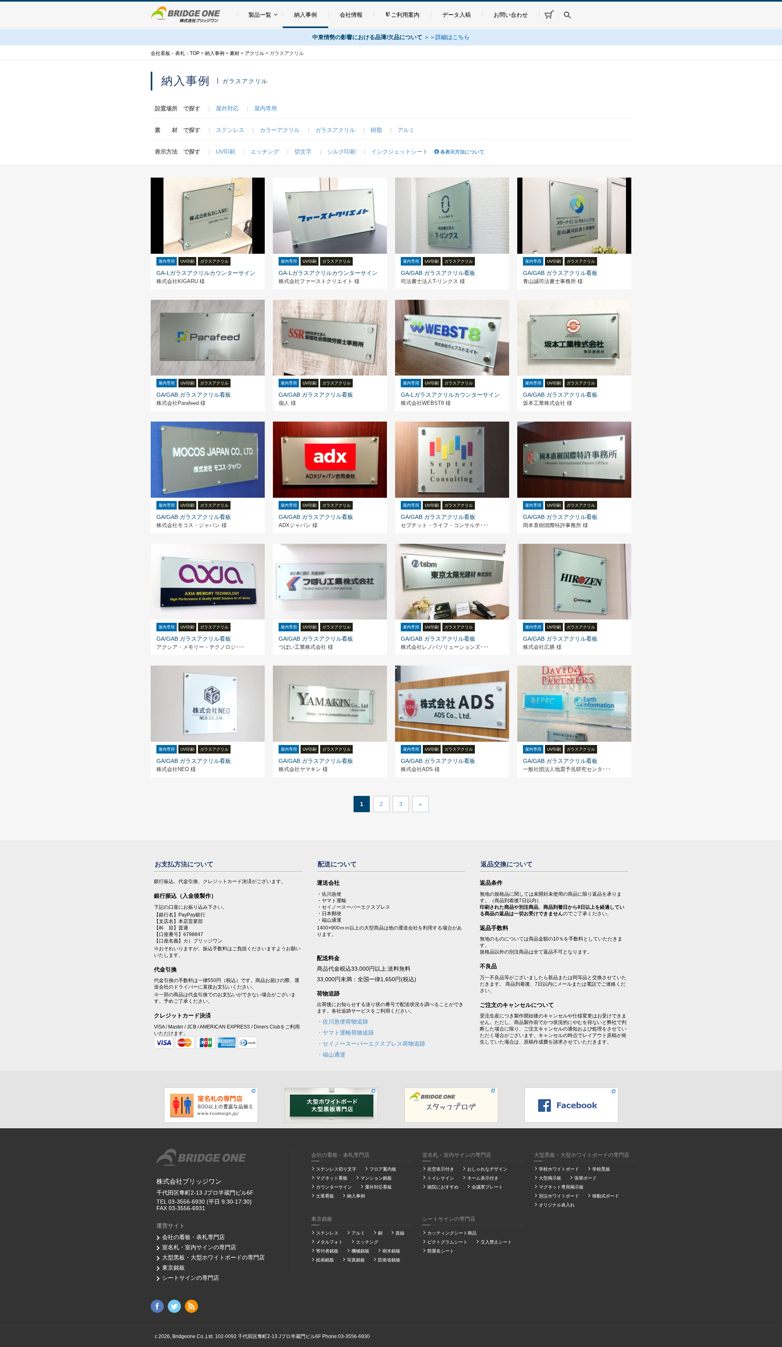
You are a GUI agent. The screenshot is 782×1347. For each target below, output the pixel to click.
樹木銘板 (391, 1250)
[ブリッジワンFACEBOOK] (571, 1104)
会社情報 (351, 14)
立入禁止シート (496, 1241)
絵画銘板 (325, 1259)
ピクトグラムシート (447, 1241)
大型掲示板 (550, 1178)
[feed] (191, 1306)
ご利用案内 (405, 14)
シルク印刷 (341, 151)
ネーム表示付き (483, 1178)
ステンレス (230, 130)
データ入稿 (456, 14)
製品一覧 (259, 14)
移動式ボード (605, 1195)
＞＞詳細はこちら (447, 37)
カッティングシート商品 (452, 1233)
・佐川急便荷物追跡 (342, 1021)
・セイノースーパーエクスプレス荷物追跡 (371, 1043)
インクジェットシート (399, 151)
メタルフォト (329, 1241)
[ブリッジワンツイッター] (174, 1306)
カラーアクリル (280, 130)
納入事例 (305, 14)
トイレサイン (440, 1178)
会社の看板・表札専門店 (193, 1237)
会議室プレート (487, 1186)
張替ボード (585, 1178)
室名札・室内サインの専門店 (199, 1247)
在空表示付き (440, 1169)
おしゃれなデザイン (487, 1169)
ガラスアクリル (335, 130)
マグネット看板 (331, 1178)
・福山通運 (331, 1054)
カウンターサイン (334, 1186)
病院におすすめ (443, 1186)
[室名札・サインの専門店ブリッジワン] (211, 1104)
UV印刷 (225, 151)
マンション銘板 (376, 1178)
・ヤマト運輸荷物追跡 (345, 1032)
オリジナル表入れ (557, 1204)
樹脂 (376, 130)
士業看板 (325, 1195)
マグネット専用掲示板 (561, 1186)
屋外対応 (227, 108)
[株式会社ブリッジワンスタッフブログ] (451, 1104)
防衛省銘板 (389, 1259)
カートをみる (548, 14)
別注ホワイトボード (559, 1195)
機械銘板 (360, 1250)
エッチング (264, 151)
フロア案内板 (382, 1169)
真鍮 (399, 1233)
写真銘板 (356, 1259)
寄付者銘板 (327, 1250)
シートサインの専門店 (190, 1277)
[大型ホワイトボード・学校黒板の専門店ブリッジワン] (331, 1104)
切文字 (303, 151)
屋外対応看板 (378, 1186)
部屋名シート (440, 1250)
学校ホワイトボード (559, 1169)
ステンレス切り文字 (336, 1169)
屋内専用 (265, 108)
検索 (567, 15)
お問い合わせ (511, 14)
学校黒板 (601, 1169)
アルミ (406, 130)
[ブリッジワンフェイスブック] (157, 1306)
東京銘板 (173, 1267)
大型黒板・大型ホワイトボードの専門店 (213, 1257)
